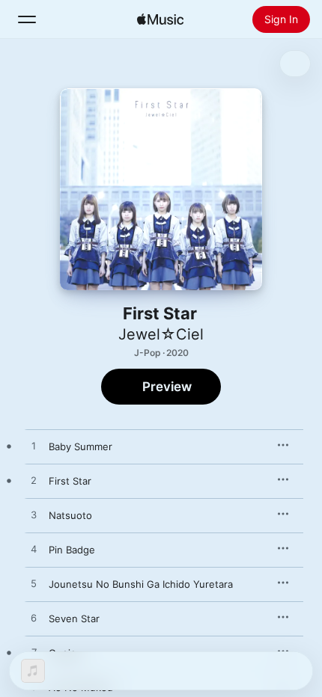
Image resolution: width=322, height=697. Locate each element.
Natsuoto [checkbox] (70, 515)
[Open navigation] (26, 19)
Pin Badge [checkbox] (72, 550)
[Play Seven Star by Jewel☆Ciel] (34, 618)
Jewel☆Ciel (161, 334)
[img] (160, 19)
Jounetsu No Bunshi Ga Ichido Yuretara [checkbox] (141, 584)
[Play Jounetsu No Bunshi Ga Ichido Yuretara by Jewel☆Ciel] (34, 584)
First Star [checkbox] (70, 481)
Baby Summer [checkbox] (80, 446)
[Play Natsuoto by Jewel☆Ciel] (34, 515)
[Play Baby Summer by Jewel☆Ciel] (34, 446)
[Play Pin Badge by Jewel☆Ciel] (34, 549)
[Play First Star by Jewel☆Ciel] (34, 481)
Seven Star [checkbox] (74, 618)
